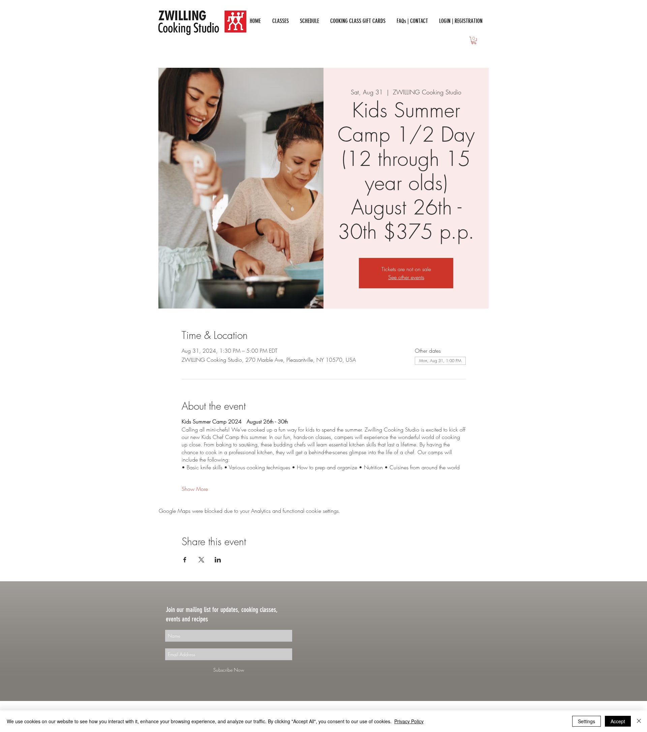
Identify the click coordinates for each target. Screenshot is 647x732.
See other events (406, 277)
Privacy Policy (409, 721)
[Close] (639, 721)
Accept (618, 721)
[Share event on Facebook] (185, 559)
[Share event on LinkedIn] (218, 559)
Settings (586, 721)
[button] (473, 40)
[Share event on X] (201, 559)
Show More (195, 489)
